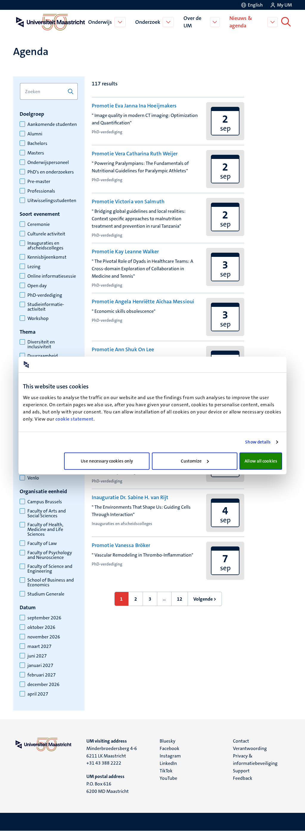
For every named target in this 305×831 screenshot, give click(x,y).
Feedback (242, 778)
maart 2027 (39, 646)
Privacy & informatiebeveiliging (255, 759)
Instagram (170, 756)
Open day (37, 285)
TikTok (166, 771)
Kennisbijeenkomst (46, 257)
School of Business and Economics (50, 582)
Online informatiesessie (51, 276)
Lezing (34, 266)
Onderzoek (147, 22)
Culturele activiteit (46, 234)
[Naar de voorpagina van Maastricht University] (49, 22)
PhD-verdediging (44, 295)
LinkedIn (168, 763)
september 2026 (44, 618)
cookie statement (74, 419)
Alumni (34, 134)
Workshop (38, 318)
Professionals (41, 191)
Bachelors (37, 143)
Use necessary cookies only (107, 461)
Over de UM (192, 22)
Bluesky (167, 741)
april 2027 (37, 694)
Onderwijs (100, 22)
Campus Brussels (44, 501)
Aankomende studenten (52, 124)
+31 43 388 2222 (103, 763)
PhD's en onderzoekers (50, 172)
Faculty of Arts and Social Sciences (46, 513)
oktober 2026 (41, 627)
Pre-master (38, 181)
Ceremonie (38, 224)
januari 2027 (40, 665)
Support (241, 771)
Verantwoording (250, 748)
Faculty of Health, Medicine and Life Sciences (45, 529)
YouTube (168, 778)
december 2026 (43, 684)
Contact (241, 741)
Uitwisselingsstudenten (51, 200)
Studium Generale (45, 594)
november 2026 (43, 637)
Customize (191, 461)
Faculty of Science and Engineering (49, 569)
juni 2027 (37, 656)
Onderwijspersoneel (48, 162)
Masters (35, 153)
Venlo (33, 478)
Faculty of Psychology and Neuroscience (49, 555)
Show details (257, 442)
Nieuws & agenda (240, 22)
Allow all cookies (261, 461)
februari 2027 (41, 675)
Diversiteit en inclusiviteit (41, 344)
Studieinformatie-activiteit (45, 307)
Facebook (169, 748)
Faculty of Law (42, 543)
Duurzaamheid (42, 356)
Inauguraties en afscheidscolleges (45, 245)
